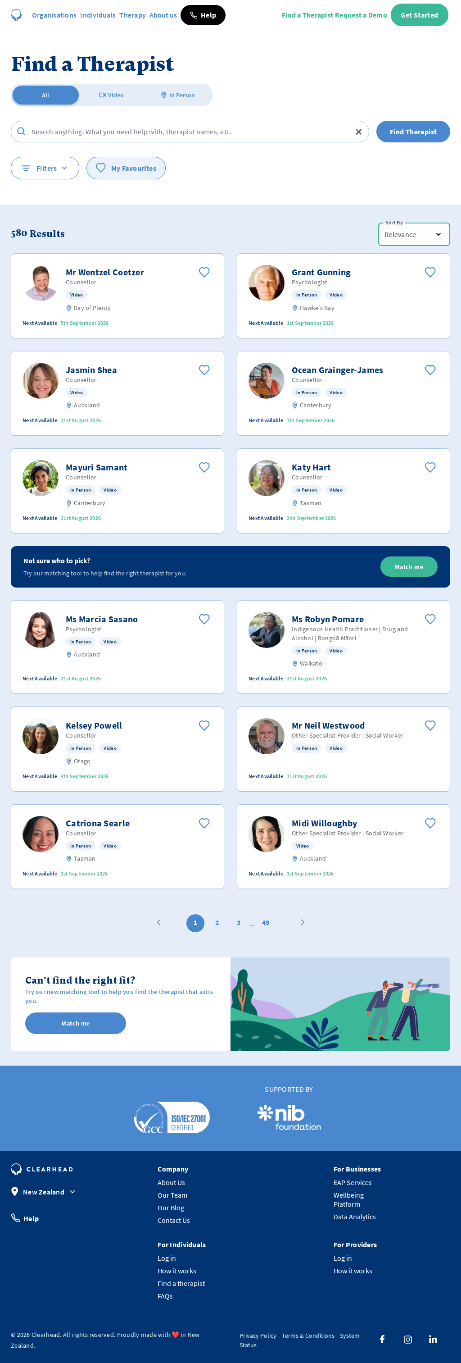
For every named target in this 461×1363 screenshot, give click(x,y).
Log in (167, 1258)
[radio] (46, 95)
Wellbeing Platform (349, 1199)
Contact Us (174, 1220)
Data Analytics (355, 1216)
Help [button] (31, 1218)
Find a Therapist (307, 14)
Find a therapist (181, 1283)
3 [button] (238, 922)
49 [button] (265, 922)
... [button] (252, 923)
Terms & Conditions (308, 1335)
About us (163, 14)
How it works (177, 1270)
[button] (203, 15)
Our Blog (171, 1207)
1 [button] (195, 922)
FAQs (165, 1295)
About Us (171, 1182)
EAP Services (353, 1182)
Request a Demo (361, 14)
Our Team (172, 1194)
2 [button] (217, 922)
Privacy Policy (258, 1335)
